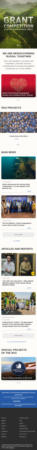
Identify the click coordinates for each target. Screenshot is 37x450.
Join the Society (23, 428)
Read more (11, 447)
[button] (14, 46)
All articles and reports (16, 342)
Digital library (22, 426)
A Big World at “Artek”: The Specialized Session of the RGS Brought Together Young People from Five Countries (17, 324)
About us (3, 418)
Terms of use (23, 434)
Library (21, 423)
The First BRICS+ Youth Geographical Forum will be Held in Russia (16, 224)
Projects (3, 426)
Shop (20, 420)
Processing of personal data (27, 431)
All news (16, 241)
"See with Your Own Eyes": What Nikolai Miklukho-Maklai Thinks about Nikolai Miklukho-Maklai (17, 283)
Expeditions (4, 431)
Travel (3, 428)
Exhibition (4, 436)
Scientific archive (24, 418)
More (17, 139)
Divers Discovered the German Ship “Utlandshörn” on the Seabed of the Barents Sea (16, 186)
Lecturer (3, 434)
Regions (3, 420)
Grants (3, 423)
